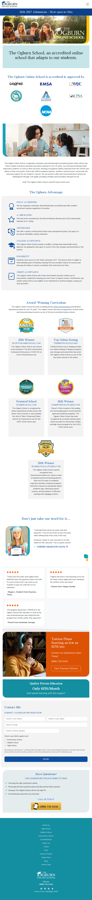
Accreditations (46, 839)
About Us (46, 843)
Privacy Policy (39, 891)
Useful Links (46, 864)
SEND (46, 759)
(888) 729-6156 (59, 661)
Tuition (46, 846)
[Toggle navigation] (87, 4)
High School (12, 745)
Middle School (13, 742)
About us (46, 825)
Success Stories (46, 854)
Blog (46, 861)
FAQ (46, 850)
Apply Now (46, 857)
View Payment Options (66, 668)
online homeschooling (62, 307)
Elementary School (14, 739)
